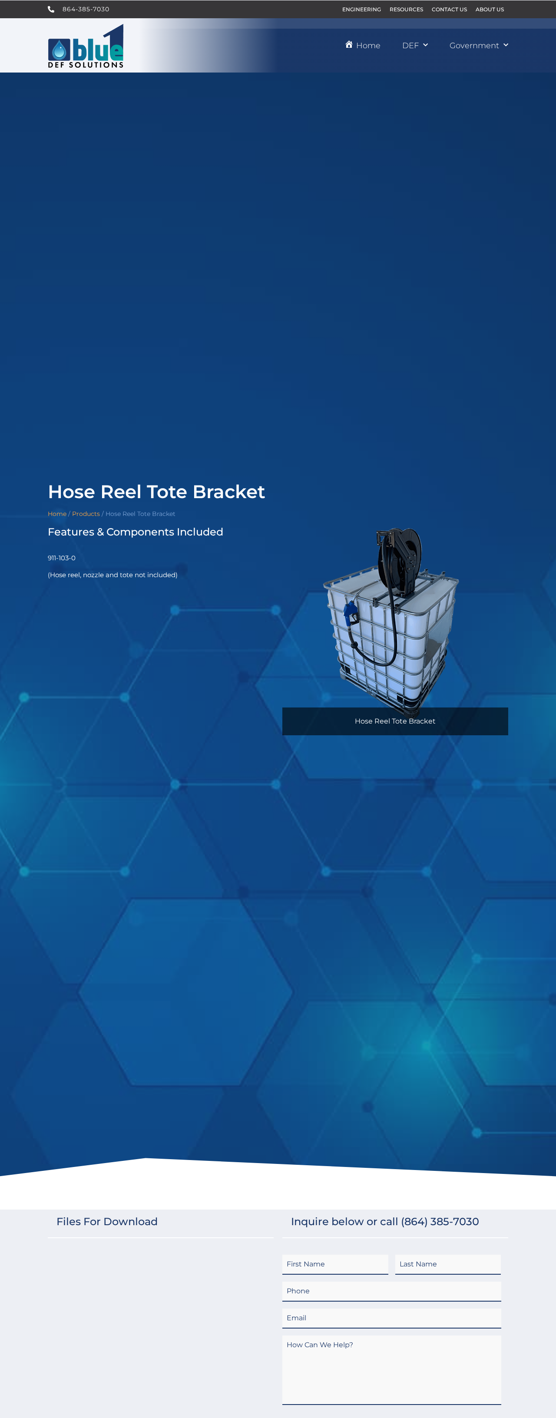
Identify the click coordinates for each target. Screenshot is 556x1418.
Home (57, 513)
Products (86, 513)
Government (474, 45)
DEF (410, 45)
